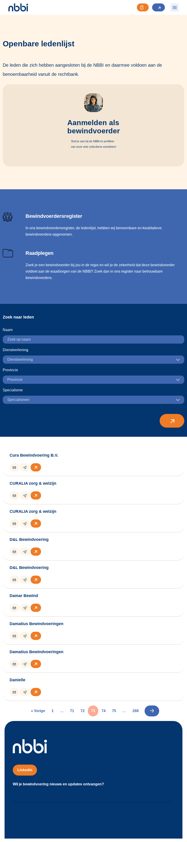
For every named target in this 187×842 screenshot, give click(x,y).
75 (114, 711)
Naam (8, 330)
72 (83, 711)
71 (72, 711)
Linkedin (24, 770)
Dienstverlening (15, 350)
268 (135, 711)
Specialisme (13, 390)
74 (103, 711)
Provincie (10, 370)
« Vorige (38, 711)
